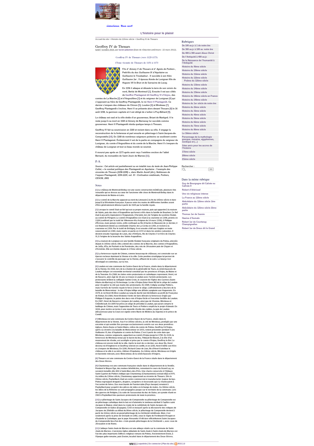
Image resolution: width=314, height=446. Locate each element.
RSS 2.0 (181, 444)
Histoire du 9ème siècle (194, 66)
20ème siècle (188, 155)
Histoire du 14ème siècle (194, 88)
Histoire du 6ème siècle (194, 122)
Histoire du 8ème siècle (194, 129)
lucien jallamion (126, 50)
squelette (142, 444)
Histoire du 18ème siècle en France (200, 96)
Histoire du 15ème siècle (194, 92)
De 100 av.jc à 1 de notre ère (196, 45)
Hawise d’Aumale (191, 218)
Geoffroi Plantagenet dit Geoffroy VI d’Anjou (147, 95)
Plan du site (167, 444)
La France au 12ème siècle (195, 197)
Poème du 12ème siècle (196, 80)
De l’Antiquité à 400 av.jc (194, 57)
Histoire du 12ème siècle (122, 39)
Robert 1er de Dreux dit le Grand (198, 228)
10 (110, 136)
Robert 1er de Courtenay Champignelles (194, 223)
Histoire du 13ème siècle (194, 85)
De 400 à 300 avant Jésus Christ (198, 53)
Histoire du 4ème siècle (194, 114)
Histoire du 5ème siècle (194, 118)
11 (147, 156)
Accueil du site (102, 39)
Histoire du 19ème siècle (194, 100)
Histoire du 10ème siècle (194, 70)
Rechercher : (188, 166)
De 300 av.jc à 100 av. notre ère (197, 49)
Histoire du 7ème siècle (194, 126)
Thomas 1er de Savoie (193, 214)
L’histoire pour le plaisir (157, 33)
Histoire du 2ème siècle (194, 107)
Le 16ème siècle (190, 133)
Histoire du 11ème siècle (194, 74)
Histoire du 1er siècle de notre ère (199, 103)
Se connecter (154, 444)
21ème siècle (188, 159)
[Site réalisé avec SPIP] (133, 444)
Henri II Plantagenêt (157, 102)
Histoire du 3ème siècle (194, 111)
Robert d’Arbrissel (191, 190)
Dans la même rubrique (195, 179)
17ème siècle (188, 152)
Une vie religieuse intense (195, 194)
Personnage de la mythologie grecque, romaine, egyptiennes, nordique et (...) (198, 139)
